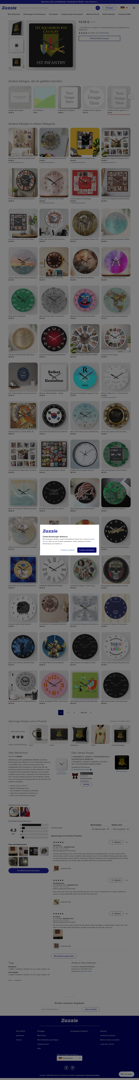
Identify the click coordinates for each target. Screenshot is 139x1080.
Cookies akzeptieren (87, 550)
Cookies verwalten (68, 550)
